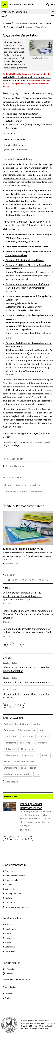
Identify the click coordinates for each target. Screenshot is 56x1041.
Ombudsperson (11, 755)
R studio (45, 755)
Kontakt (8, 898)
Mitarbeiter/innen (12, 929)
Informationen (41, 742)
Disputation (27, 736)
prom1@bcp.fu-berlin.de (15, 149)
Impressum (9, 937)
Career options (11, 736)
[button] (5, 644)
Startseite (7, 23)
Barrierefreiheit (11, 951)
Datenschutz (10, 946)
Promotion (27, 755)
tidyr (37, 774)
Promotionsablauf (14, 26)
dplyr (23, 767)
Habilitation (10, 902)
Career (43, 730)
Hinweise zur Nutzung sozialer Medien (16, 979)
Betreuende (10, 889)
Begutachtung (22, 723)
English (8, 998)
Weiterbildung (10, 767)
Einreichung (36, 485)
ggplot (33, 767)
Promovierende (44, 23)
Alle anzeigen (11, 781)
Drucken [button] (8, 993)
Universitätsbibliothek (24, 761)
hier (8, 436)
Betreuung (9, 730)
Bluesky (10, 973)
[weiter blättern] (53, 544)
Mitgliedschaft (10, 749)
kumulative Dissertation (15, 491)
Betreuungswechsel (27, 730)
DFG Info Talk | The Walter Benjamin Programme (27, 682)
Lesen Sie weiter (11, 563)
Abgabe (7, 485)
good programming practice (17, 774)
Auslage (7, 723)
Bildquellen (10, 574)
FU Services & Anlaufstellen (16, 906)
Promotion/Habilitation (25, 23)
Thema (7, 761)
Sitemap (8, 942)
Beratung (37, 723)
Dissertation (21, 485)
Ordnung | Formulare (15, 466)
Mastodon (11, 969)
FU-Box (39, 174)
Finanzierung (10, 742)
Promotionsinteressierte (15, 875)
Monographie (36, 491)
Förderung (25, 742)
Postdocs (9, 884)
